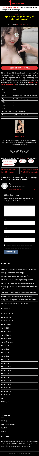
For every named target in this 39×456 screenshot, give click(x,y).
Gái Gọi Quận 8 (6, 381)
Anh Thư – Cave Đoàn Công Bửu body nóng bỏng (16, 296)
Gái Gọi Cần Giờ (6, 324)
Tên (5, 219)
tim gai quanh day (8, 164)
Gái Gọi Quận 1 (6, 345)
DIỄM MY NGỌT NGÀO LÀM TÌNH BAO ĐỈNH (15, 276)
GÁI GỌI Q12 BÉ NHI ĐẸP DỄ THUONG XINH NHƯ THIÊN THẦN (19, 288)
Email (6, 228)
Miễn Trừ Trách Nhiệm (8, 424)
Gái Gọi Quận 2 (6, 360)
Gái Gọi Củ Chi (5, 328)
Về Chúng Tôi (5, 402)
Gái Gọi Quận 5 (6, 370)
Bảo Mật (4, 428)
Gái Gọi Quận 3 (6, 363)
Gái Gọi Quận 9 (6, 384)
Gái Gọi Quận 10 (6, 349)
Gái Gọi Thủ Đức (15, 7)
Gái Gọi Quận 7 (6, 377)
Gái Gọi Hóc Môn (6, 335)
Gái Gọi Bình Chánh (7, 314)
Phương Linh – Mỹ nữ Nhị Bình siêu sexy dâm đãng (17, 283)
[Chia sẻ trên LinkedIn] (27, 151)
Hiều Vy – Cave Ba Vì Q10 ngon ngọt (12, 273)
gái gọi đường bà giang (9, 161)
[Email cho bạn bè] (21, 151)
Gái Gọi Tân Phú (6, 391)
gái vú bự (22, 161)
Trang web (7, 236)
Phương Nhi (27, 24)
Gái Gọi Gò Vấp (6, 331)
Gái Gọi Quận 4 (6, 367)
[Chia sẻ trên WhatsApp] (11, 151)
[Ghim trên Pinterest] (24, 151)
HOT (2, 398)
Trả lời (36, 189)
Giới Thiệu (4, 421)
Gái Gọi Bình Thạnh (7, 321)
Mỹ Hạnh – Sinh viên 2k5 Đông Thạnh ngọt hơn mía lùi (18, 280)
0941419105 (21, 68)
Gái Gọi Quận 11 (6, 353)
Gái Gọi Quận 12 (6, 356)
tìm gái (31, 161)
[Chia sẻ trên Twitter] (17, 151)
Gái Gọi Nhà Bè (6, 338)
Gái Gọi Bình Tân (6, 317)
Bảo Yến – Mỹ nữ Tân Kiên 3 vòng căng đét (14, 303)
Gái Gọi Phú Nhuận (7, 342)
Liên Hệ (3, 431)
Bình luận (7, 204)
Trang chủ (5, 7)
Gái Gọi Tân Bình (6, 388)
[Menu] (2, 3)
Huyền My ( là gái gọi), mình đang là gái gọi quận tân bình (19, 269)
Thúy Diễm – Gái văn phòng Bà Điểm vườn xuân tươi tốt (18, 293)
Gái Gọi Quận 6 (6, 374)
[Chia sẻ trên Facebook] (14, 151)
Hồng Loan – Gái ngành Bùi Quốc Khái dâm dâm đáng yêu (19, 300)
